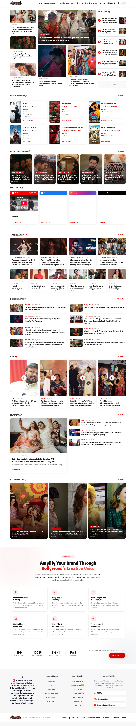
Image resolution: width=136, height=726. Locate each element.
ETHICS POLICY (51, 701)
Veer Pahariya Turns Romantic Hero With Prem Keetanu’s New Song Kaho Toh (22, 56)
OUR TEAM (51, 689)
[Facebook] (69, 717)
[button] (123, 3)
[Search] (118, 3)
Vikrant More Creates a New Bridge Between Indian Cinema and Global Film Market (64, 39)
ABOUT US (51, 681)
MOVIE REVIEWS (76, 685)
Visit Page (44, 222)
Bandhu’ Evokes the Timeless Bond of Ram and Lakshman (109, 31)
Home (41, 3)
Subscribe (15, 222)
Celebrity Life (111, 3)
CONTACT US (52, 685)
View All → (121, 95)
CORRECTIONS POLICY (51, 697)
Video (95, 3)
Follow (73, 222)
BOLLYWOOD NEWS (78, 681)
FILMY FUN (78, 705)
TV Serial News (63, 3)
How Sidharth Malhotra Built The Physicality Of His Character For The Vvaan (51, 83)
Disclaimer (106, 717)
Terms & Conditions (94, 717)
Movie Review (87, 3)
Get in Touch (116, 655)
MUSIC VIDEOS (77, 689)
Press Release (76, 3)
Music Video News (50, 3)
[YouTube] (73, 717)
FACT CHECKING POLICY (52, 693)
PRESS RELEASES (77, 697)
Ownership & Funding (119, 717)
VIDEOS (76, 701)
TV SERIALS (75, 693)
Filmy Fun (102, 3)
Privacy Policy (80, 717)
